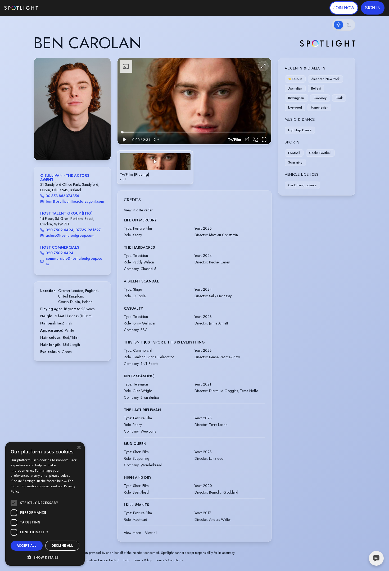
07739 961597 (88, 230)
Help (126, 560)
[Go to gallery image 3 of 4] (75, 146)
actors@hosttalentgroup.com (70, 235)
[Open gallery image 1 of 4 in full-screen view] (72, 109)
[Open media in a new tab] (247, 139)
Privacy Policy (143, 560)
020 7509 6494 (59, 230)
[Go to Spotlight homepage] (21, 8)
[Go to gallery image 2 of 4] (72, 146)
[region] (194, 101)
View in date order (138, 210)
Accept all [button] (27, 545)
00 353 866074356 (62, 195)
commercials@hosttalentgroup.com (74, 261)
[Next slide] (102, 114)
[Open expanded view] (102, 66)
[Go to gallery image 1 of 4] (68, 146)
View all (151, 532)
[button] (373, 8)
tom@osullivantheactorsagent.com (75, 201)
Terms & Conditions (169, 560)
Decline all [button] (62, 545)
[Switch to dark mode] (343, 25)
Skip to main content (58, 8)
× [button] (79, 448)
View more (132, 532)
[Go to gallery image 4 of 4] (77, 146)
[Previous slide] (42, 114)
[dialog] (45, 504)
